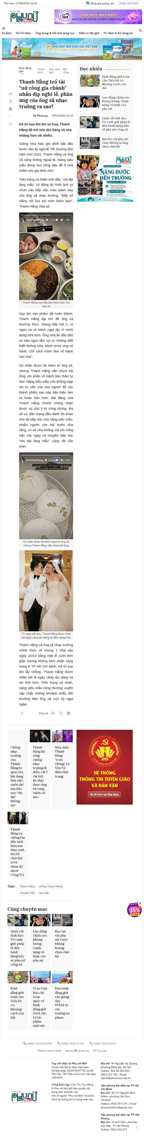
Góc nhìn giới (54, 71)
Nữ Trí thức (23, 33)
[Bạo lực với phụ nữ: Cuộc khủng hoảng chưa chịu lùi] (90, 143)
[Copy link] (11, 94)
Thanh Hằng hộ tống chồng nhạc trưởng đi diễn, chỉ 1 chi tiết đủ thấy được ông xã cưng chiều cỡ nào (40, 772)
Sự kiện (6, 33)
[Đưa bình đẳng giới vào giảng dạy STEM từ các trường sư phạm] (62, 977)
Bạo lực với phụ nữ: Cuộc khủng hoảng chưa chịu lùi (115, 142)
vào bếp (44, 892)
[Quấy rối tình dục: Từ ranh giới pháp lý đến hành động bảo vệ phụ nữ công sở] (90, 122)
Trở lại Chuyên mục (22, 713)
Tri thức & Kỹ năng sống (120, 33)
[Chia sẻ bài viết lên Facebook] (11, 101)
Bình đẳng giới (25, 70)
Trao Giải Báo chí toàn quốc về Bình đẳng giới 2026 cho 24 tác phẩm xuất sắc (40, 1007)
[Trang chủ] (3, 28)
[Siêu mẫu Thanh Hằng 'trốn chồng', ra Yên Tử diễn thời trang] (62, 736)
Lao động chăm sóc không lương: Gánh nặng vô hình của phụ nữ (116, 102)
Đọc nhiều (91, 69)
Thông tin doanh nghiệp (49, 1050)
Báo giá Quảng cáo (77, 1051)
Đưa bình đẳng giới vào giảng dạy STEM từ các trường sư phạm (62, 1002)
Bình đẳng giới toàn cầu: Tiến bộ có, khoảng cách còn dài (116, 82)
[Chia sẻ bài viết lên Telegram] (11, 109)
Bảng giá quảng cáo (102, 3)
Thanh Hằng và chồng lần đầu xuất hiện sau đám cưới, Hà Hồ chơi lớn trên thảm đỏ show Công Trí (17, 852)
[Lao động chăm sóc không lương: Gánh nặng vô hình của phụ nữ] (90, 101)
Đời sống (66, 71)
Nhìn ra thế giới (89, 33)
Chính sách (40, 71)
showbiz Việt (27, 892)
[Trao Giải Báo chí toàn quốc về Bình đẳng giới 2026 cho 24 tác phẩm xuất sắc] (40, 977)
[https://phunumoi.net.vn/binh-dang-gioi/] (11, 124)
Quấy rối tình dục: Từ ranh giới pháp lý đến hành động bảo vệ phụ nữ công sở (116, 123)
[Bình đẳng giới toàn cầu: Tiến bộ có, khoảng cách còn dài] (90, 81)
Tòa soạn (102, 1051)
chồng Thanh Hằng (50, 886)
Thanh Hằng (27, 886)
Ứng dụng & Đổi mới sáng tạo (54, 33)
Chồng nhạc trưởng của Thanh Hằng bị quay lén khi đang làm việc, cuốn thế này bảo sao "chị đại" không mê (17, 776)
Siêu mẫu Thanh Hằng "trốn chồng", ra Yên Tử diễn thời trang (62, 761)
